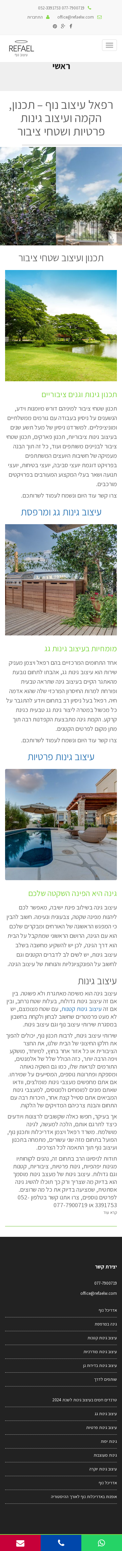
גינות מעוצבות (105, 1455)
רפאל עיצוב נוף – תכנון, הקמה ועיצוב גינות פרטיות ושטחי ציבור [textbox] (61, 118)
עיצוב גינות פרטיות (61, 756)
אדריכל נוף (108, 1310)
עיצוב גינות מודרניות (100, 1351)
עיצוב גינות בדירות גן (100, 1365)
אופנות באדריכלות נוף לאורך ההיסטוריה (84, 1496)
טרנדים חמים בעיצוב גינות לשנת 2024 (85, 1400)
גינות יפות (109, 1441)
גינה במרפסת (106, 1324)
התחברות (35, 17)
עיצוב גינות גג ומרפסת (61, 511)
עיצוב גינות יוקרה (103, 1469)
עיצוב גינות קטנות (81, 1009)
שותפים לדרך (105, 1379)
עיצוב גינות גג (106, 1413)
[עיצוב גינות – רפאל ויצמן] (21, 48)
